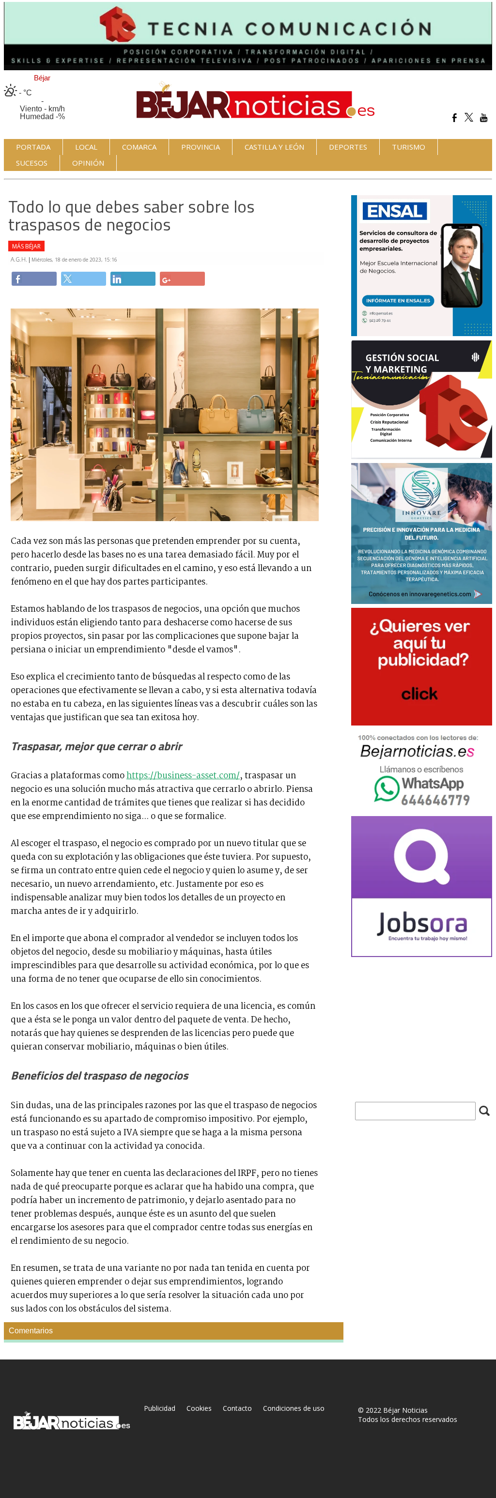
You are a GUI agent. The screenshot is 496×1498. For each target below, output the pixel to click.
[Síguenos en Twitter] (469, 117)
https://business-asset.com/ (183, 776)
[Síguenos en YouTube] (483, 117)
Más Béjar (26, 246)
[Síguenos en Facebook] (454, 117)
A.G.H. (20, 259)
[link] (34, 279)
